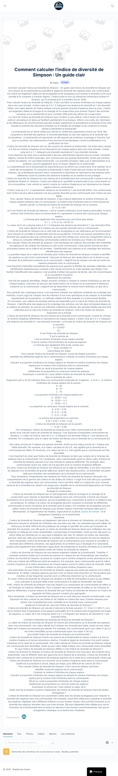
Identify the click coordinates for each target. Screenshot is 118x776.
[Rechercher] (6, 742)
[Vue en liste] (112, 742)
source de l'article (90, 511)
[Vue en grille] (107, 742)
